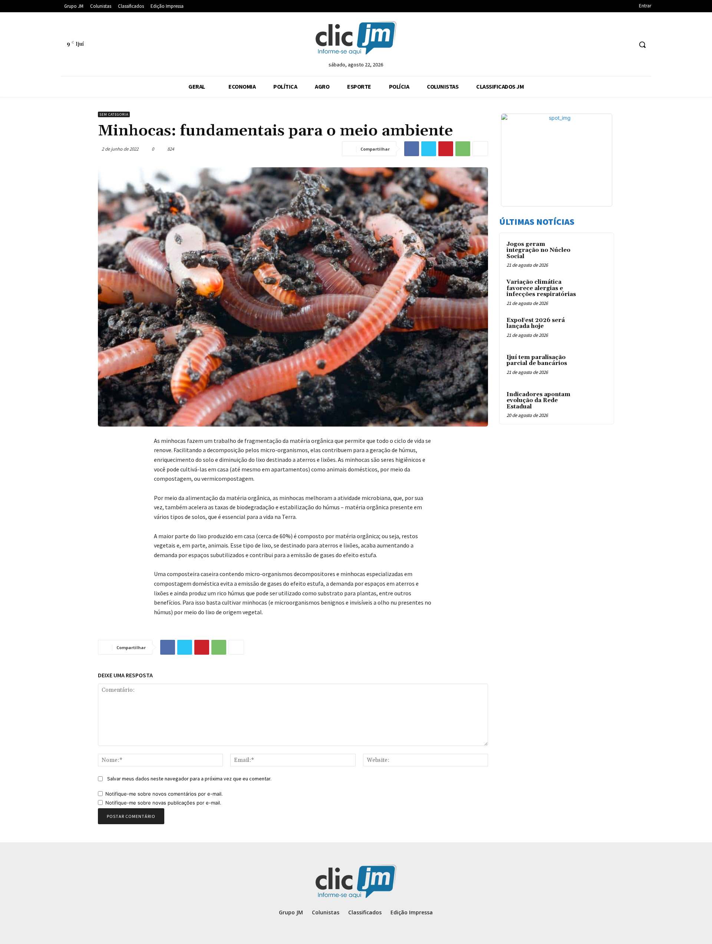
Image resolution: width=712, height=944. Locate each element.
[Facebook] (411, 148)
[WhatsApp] (462, 148)
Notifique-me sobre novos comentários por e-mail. (164, 794)
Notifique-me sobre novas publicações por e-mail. (163, 803)
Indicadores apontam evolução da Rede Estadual (538, 400)
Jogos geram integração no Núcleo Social (538, 250)
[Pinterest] (445, 148)
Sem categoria (113, 114)
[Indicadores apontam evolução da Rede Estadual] (594, 403)
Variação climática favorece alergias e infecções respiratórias (541, 288)
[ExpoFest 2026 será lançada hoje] (594, 329)
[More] (480, 148)
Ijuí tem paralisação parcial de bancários (537, 360)
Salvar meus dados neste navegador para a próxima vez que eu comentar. (189, 778)
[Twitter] (428, 148)
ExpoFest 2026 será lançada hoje (536, 323)
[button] (642, 44)
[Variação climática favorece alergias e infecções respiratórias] (594, 291)
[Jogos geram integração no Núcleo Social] (594, 253)
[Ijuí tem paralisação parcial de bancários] (594, 366)
